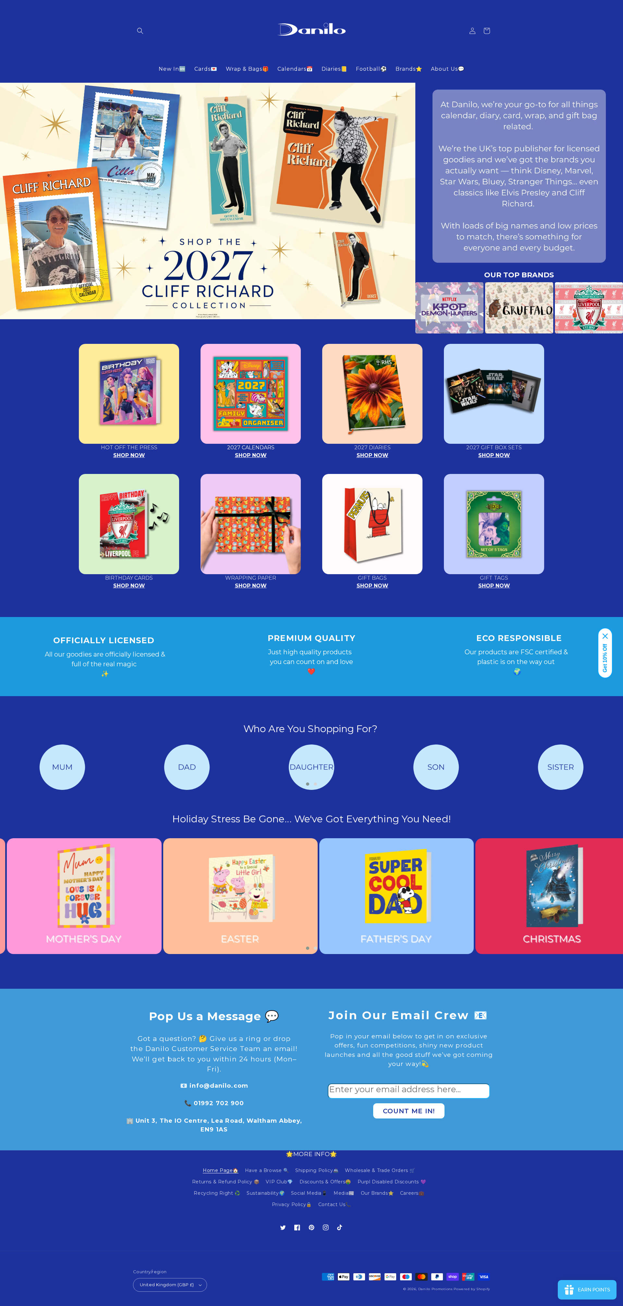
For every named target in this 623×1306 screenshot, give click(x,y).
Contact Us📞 (334, 1204)
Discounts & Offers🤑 (325, 1182)
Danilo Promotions (435, 1289)
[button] (140, 31)
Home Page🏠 (220, 1170)
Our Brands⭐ (377, 1193)
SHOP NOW (129, 455)
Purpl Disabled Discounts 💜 (392, 1182)
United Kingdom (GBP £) (167, 1284)
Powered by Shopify (472, 1289)
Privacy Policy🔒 (292, 1204)
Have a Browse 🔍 (267, 1170)
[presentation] (405, 308)
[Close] (605, 636)
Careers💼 (412, 1193)
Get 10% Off (605, 658)
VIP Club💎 (279, 1182)
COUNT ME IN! (409, 1111)
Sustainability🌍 (266, 1193)
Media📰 (344, 1193)
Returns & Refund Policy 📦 (226, 1182)
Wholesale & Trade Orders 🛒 (380, 1170)
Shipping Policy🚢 (317, 1170)
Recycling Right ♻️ (217, 1193)
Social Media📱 (309, 1193)
